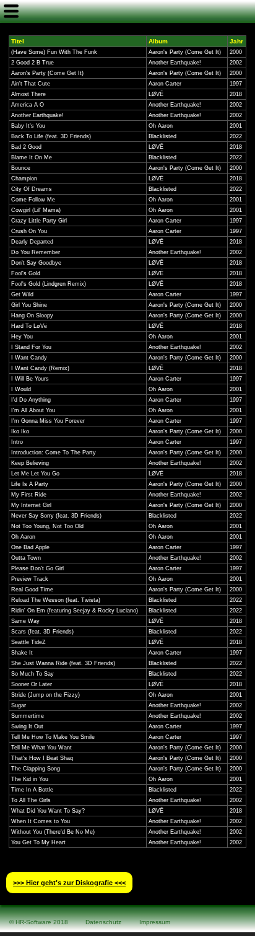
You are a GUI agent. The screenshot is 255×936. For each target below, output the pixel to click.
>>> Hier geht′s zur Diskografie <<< (69, 882)
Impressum (154, 922)
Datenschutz (103, 922)
